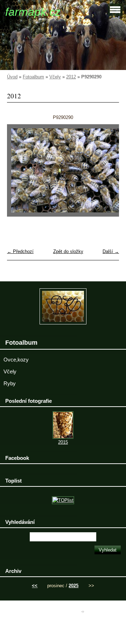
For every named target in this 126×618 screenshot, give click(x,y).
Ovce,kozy (16, 360)
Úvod (12, 76)
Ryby (10, 383)
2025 (73, 585)
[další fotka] (107, 173)
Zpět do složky (68, 251)
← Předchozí (20, 251)
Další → (111, 251)
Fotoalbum (33, 76)
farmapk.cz (33, 12)
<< (34, 585)
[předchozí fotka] (18, 173)
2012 (71, 76)
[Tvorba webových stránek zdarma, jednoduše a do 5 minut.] (83, 611)
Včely (55, 76)
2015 (63, 442)
